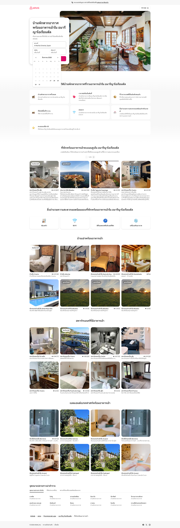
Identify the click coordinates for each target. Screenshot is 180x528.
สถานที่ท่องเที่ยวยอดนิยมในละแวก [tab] (70, 490)
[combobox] (49, 45)
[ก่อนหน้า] (86, 157)
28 (54, 81)
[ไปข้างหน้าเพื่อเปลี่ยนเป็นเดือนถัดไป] (57, 57)
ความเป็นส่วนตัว (48, 525)
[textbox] (41, 52)
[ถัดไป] (93, 157)
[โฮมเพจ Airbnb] (34, 8)
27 (50, 81)
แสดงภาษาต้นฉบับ (102, 2)
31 (39, 84)
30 (36, 84)
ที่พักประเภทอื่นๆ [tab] (52, 490)
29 (58, 81)
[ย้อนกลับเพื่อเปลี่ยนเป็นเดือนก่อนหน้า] (36, 57)
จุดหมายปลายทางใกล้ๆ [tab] (37, 490)
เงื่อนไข (56, 525)
